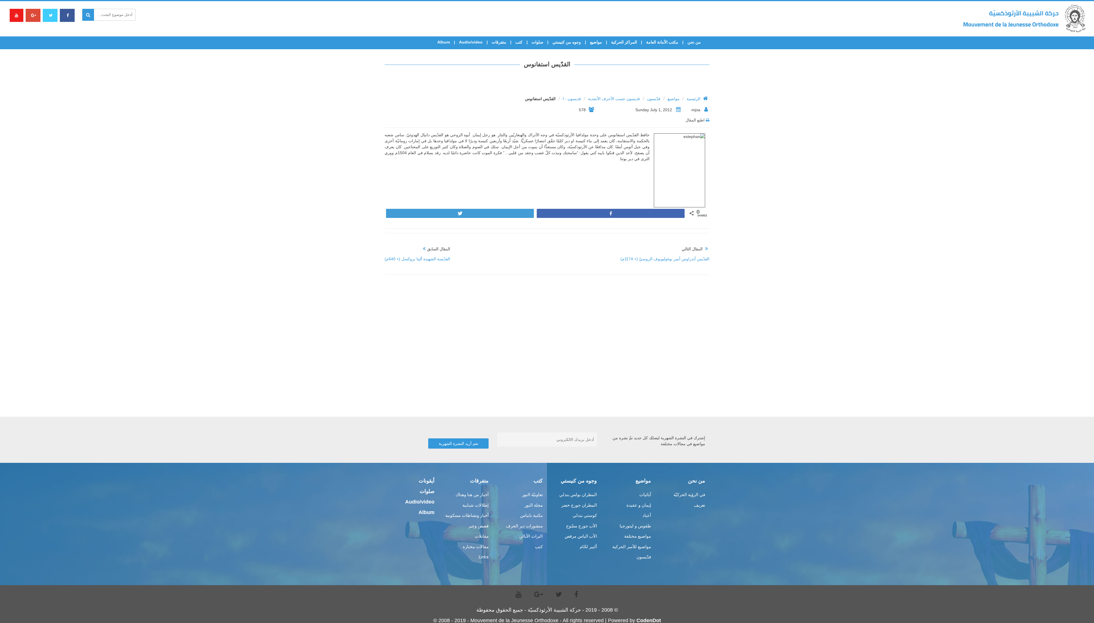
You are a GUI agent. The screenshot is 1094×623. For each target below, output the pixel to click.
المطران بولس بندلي (578, 494)
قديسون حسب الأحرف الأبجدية (614, 98)
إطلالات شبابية (475, 505)
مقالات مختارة (476, 546)
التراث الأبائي (531, 536)
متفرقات (499, 42)
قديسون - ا (572, 98)
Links (484, 556)
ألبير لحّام (588, 546)
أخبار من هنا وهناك (472, 494)
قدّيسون (653, 98)
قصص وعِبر (478, 525)
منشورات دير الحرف (524, 525)
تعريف (699, 505)
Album (443, 42)
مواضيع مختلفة (637, 536)
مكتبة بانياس (531, 515)
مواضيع (596, 42)
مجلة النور (533, 505)
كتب (518, 42)
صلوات (537, 42)
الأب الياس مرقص (581, 536)
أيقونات (426, 481)
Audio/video (471, 42)
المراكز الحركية (624, 42)
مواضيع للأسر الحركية (631, 546)
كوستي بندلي (585, 515)
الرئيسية (693, 98)
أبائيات (645, 494)
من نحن (694, 42)
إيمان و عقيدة (638, 505)
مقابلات (482, 536)
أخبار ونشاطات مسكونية (467, 515)
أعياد (646, 515)
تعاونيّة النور (532, 494)
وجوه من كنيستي (566, 42)
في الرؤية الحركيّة (689, 494)
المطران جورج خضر (579, 505)
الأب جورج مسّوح (581, 525)
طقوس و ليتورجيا (635, 525)
